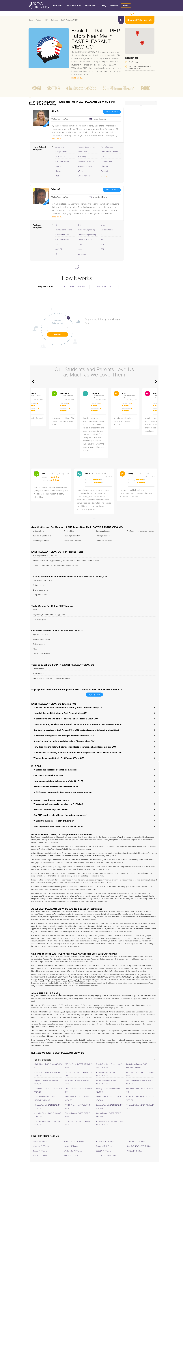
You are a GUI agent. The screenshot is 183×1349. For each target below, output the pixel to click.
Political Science (107, 147)
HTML (80, 244)
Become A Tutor (73, 6)
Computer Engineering (63, 230)
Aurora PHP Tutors (71, 1146)
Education (104, 166)
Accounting (59, 147)
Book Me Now (111, 112)
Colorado (54, 20)
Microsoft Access (107, 230)
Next (156, 381)
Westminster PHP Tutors (73, 1151)
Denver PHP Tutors (39, 1141)
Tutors (38, 20)
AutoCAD (104, 171)
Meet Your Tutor (104, 287)
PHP (46, 20)
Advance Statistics (85, 166)
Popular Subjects (42, 1060)
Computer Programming (87, 235)
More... (104, 176)
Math (57, 176)
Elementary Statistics (86, 161)
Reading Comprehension (87, 147)
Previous (33, 381)
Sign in (126, 6)
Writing (80, 171)
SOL (57, 244)
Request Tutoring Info (139, 20)
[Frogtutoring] (38, 6)
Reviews (114, 6)
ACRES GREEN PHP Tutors (74, 1141)
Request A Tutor (45, 287)
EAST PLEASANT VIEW (69, 20)
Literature (104, 157)
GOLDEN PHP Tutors (103, 1151)
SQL (102, 244)
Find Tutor (57, 6)
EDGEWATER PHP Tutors (136, 1141)
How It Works (91, 6)
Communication (107, 161)
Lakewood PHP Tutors (41, 1146)
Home (31, 20)
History (58, 171)
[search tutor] (121, 20)
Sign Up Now (94, 694)
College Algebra (61, 152)
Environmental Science (109, 152)
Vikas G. (56, 189)
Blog (104, 6)
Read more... (77, 78)
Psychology (82, 157)
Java (80, 249)
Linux (103, 225)
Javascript (82, 254)
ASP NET (58, 249)
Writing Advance (84, 176)
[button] (137, 33)
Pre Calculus (60, 157)
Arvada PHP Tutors (71, 1156)
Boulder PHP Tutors (40, 1151)
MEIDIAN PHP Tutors (134, 1151)
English (58, 166)
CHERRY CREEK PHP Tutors (106, 1156)
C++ (56, 225)
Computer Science (62, 161)
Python (103, 239)
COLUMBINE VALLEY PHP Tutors (139, 1146)
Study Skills (82, 152)
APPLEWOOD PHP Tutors (105, 1141)
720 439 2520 (144, 14)
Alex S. (55, 111)
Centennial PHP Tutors (104, 1146)
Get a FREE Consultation (74, 287)
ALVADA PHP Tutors (40, 1156)
